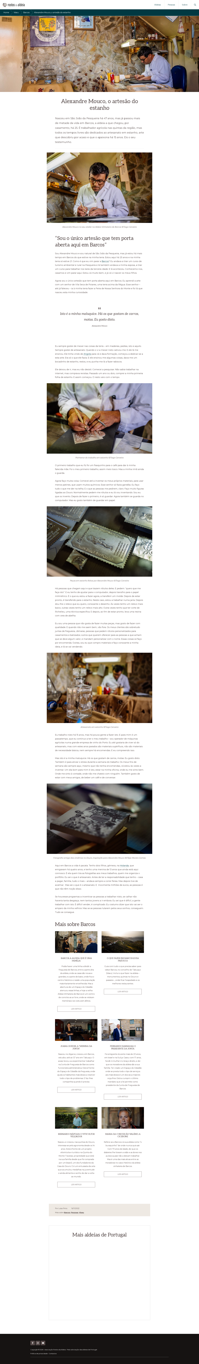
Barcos (105, 261)
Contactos (53, 1353)
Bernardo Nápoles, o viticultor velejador (76, 1135)
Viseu (81, 1213)
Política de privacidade (39, 1353)
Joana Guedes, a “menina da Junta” (76, 1047)
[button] (195, 4)
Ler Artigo (80, 1010)
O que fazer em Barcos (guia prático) (123, 959)
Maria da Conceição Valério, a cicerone (122, 1135)
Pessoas (74, 1213)
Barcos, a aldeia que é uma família (76, 959)
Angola (87, 354)
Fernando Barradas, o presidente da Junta (123, 1047)
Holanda (124, 865)
